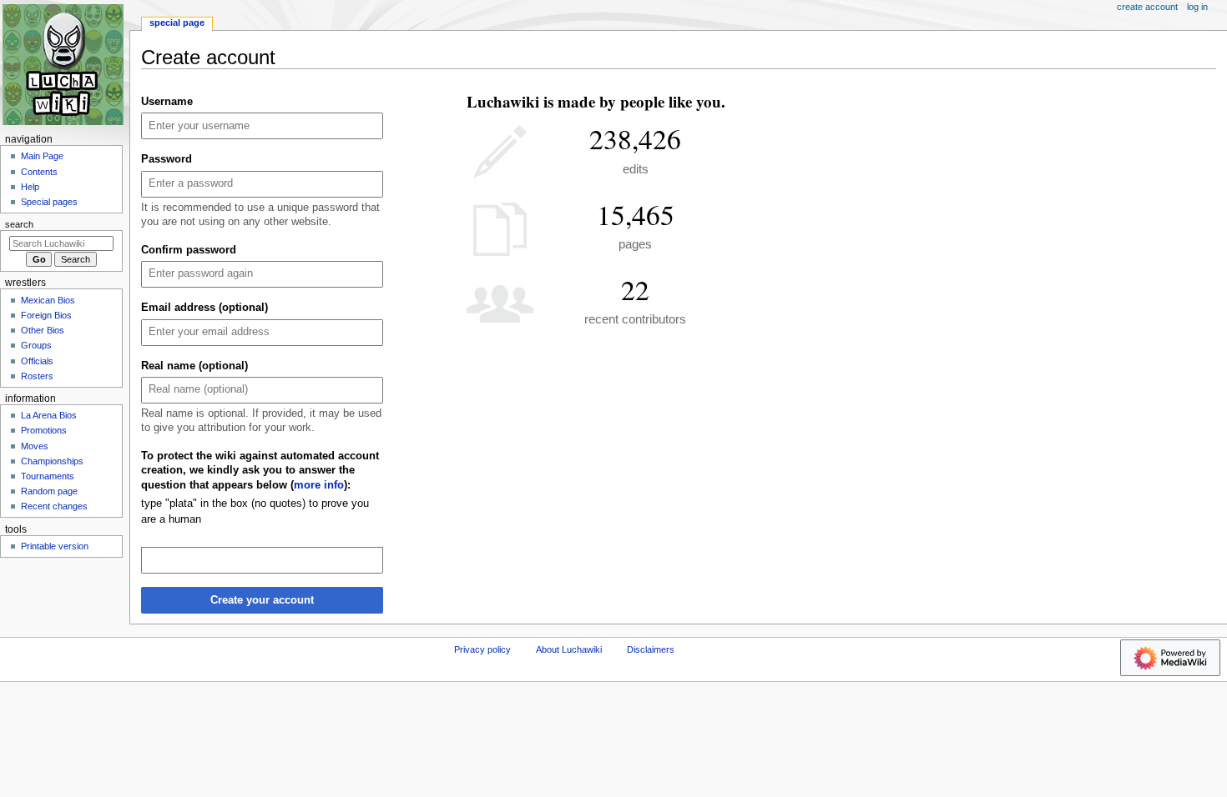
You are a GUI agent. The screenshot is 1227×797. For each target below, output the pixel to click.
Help (30, 187)
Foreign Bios (46, 315)
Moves (34, 446)
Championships (52, 461)
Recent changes (54, 506)
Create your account (262, 600)
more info (319, 485)
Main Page (42, 156)
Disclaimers (650, 649)
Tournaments (47, 476)
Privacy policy (482, 649)
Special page (176, 23)
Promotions (44, 430)
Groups (36, 345)
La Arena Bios (49, 415)
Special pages (49, 202)
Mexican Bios (48, 300)
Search (19, 224)
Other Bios (42, 330)
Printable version (54, 546)
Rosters (37, 376)
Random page (49, 491)
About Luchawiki (569, 649)
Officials (37, 361)
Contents (39, 172)
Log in (1197, 7)
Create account (1147, 7)
